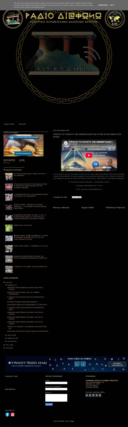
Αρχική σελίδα (9, 124)
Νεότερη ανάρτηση (61, 207)
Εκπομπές (22, 124)
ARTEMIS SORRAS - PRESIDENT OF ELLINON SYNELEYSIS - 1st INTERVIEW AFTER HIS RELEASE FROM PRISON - (30, 206)
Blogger (72, 421)
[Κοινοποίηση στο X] (77, 197)
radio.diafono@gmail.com (97, 382)
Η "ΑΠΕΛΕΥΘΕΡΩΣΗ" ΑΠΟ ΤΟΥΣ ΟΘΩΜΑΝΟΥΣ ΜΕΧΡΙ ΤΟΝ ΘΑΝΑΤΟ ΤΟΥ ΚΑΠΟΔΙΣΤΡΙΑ (31, 195)
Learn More (103, 5)
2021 (8, 345)
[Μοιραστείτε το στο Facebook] (79, 197)
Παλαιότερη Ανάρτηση (115, 207)
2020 (8, 348)
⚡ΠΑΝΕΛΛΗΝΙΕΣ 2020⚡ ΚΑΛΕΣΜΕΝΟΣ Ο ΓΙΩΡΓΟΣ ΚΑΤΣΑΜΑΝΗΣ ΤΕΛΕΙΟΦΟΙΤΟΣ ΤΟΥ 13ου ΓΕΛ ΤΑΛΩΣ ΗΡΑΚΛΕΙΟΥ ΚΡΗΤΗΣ (31, 237)
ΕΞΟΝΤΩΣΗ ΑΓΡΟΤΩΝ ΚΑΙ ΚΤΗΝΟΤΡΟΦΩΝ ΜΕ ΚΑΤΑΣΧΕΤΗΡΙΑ (27, 331)
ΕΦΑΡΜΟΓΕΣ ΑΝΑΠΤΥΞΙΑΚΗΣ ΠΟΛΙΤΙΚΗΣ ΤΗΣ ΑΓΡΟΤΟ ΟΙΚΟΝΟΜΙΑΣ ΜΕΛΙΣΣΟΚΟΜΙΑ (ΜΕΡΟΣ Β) (30, 257)
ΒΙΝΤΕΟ (6, 162)
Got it (112, 5)
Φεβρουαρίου (12, 338)
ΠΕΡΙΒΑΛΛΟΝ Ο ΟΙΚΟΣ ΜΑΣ (23, 225)
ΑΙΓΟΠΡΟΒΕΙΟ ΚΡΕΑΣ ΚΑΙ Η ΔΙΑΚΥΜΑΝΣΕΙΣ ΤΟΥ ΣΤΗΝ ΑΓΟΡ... (27, 305)
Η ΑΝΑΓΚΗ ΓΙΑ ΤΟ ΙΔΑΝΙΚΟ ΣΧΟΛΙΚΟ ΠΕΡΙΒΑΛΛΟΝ (30, 266)
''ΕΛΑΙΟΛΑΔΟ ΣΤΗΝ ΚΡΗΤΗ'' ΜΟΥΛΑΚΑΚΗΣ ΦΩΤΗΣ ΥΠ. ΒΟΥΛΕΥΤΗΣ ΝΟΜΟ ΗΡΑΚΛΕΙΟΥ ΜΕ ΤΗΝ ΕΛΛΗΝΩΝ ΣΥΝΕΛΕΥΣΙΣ (30, 186)
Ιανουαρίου (11, 341)
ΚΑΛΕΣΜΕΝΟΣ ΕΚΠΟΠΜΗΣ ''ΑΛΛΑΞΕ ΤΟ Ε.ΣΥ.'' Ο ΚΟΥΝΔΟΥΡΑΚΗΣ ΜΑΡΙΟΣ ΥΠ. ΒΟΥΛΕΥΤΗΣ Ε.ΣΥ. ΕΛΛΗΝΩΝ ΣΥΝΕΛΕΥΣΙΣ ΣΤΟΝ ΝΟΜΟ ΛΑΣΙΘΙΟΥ (30, 216)
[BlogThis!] (75, 197)
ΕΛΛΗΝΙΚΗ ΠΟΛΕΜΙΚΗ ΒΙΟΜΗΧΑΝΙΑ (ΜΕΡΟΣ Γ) (22, 302)
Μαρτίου (10, 335)
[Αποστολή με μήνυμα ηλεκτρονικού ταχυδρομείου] (73, 197)
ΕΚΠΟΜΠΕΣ (9, 160)
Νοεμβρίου (11, 285)
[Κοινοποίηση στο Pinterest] (81, 197)
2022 (8, 282)
